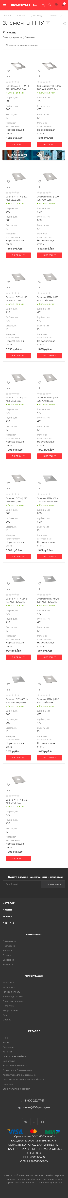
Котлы (6, 1042)
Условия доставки (13, 996)
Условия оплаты (11, 991)
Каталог (9, 903)
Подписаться (54, 884)
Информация (34, 976)
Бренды (8, 923)
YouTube (34, 1121)
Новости (7, 950)
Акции (7, 909)
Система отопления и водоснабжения (24, 1079)
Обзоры (7, 1019)
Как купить (9, 987)
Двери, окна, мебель (14, 1056)
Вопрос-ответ (10, 1010)
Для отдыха (9, 1061)
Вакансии (8, 959)
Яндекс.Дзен (42, 1121)
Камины (7, 1051)
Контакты (8, 964)
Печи (6, 1037)
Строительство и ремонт (16, 1088)
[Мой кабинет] (56, 5)
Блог (5, 1015)
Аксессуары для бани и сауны (19, 1074)
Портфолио (9, 946)
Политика (8, 1005)
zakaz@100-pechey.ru (36, 1107)
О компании (10, 941)
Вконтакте (25, 1121)
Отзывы (7, 955)
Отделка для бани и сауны (17, 1070)
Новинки (8, 1084)
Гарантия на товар (13, 1001)
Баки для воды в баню (15, 1065)
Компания (34, 934)
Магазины (8, 982)
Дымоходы (8, 1047)
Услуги (8, 916)
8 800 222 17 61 (34, 1100)
